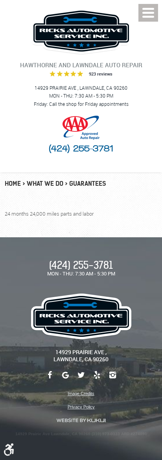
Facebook (49, 379)
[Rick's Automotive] (81, 31)
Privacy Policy (81, 407)
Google (65, 379)
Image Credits (81, 393)
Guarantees (87, 183)
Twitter (81, 379)
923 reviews (100, 74)
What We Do (45, 183)
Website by (81, 420)
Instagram (112, 379)
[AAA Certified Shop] (81, 128)
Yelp (97, 379)
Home (13, 183)
